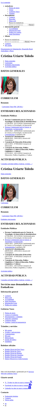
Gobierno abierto (10, 320)
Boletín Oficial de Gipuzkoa (14, 355)
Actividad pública (6, 271)
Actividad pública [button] (10, 66)
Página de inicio (14, 8)
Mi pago (7, 336)
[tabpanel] (18, 82)
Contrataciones (10, 334)
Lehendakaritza (10, 134)
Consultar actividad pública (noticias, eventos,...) (16, 164)
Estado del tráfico (10, 340)
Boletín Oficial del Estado (13, 357)
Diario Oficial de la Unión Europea (16, 359)
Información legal (14, 30)
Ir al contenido (5, 2)
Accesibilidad (13, 29)
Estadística (8, 341)
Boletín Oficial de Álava (13, 351)
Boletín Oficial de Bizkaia (13, 353)
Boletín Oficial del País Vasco (14, 349)
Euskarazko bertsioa (11, 396)
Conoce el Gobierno (11, 315)
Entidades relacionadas (8, 219)
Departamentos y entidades (13, 317)
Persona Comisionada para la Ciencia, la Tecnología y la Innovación (18, 128)
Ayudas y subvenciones (12, 332)
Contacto (12, 17)
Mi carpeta (8, 45)
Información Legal (11, 303)
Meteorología (9, 338)
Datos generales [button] (10, 61)
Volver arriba (9, 400)
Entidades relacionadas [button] (12, 65)
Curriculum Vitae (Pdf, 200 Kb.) (12, 107)
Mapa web (12, 21)
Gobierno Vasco (14, 12)
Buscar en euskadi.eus (16, 23)
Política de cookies (15, 32)
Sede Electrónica (14, 34)
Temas (11, 10)
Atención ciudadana (11, 318)
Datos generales (6, 174)
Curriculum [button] (8, 63)
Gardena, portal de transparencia (15, 322)
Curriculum (4, 203)
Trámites (12, 13)
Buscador (12, 19)
